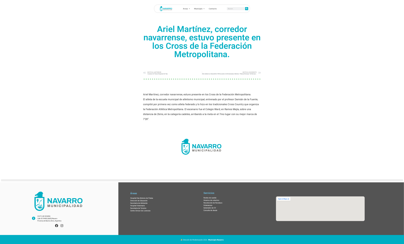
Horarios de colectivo (211, 200)
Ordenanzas (207, 205)
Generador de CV (209, 208)
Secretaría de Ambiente (139, 203)
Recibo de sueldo (209, 198)
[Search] (246, 8)
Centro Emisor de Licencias (140, 211)
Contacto (213, 9)
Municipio (198, 9)
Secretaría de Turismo (138, 208)
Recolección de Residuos (212, 203)
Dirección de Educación (138, 201)
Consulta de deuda (210, 210)
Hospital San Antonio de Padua (141, 198)
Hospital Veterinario (137, 206)
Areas (185, 9)
